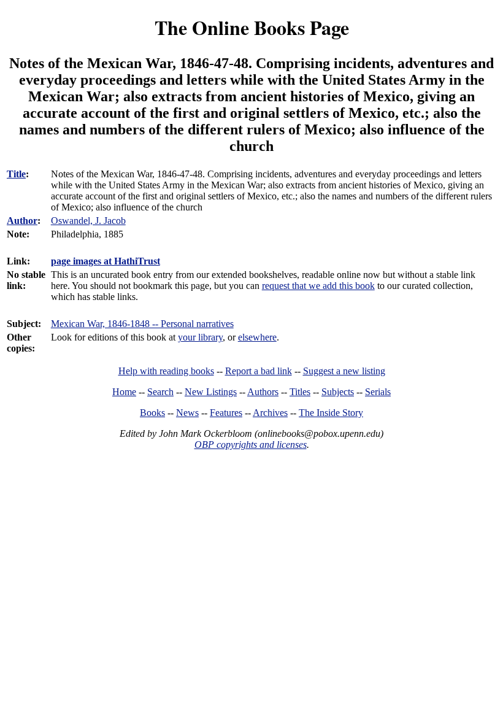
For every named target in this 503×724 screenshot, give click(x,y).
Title (16, 174)
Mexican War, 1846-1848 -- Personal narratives (142, 323)
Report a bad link (258, 371)
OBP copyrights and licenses (250, 444)
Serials (378, 392)
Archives (270, 412)
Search (160, 392)
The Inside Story (331, 412)
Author (22, 220)
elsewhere (257, 337)
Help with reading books (166, 371)
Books (152, 412)
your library (200, 337)
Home (124, 392)
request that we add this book (318, 285)
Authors (262, 392)
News (187, 412)
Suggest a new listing (344, 371)
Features (226, 412)
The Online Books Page (252, 27)
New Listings (211, 392)
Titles (300, 392)
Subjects (337, 392)
